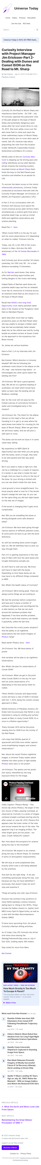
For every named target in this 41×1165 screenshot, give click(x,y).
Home (7, 18)
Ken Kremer (8, 74)
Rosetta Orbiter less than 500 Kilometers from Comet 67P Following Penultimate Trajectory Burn (22, 1022)
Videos (14, 18)
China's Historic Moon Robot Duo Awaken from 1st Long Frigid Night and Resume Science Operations (23, 1036)
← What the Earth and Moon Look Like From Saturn (20, 1108)
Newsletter (31, 18)
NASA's (14, 302)
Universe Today (26, 8)
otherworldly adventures (12, 187)
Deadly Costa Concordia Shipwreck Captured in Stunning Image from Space (22, 1049)
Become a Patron (10, 1148)
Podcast (22, 18)
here (15, 227)
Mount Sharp (24, 169)
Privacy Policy (25, 1153)
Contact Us (14, 1153)
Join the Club (16, 23)
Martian (11, 272)
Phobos (5, 637)
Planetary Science (8, 77)
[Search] (37, 30)
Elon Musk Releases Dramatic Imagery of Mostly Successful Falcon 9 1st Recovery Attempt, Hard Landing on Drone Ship (21, 1064)
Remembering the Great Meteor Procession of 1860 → (17, 1121)
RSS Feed (26, 23)
